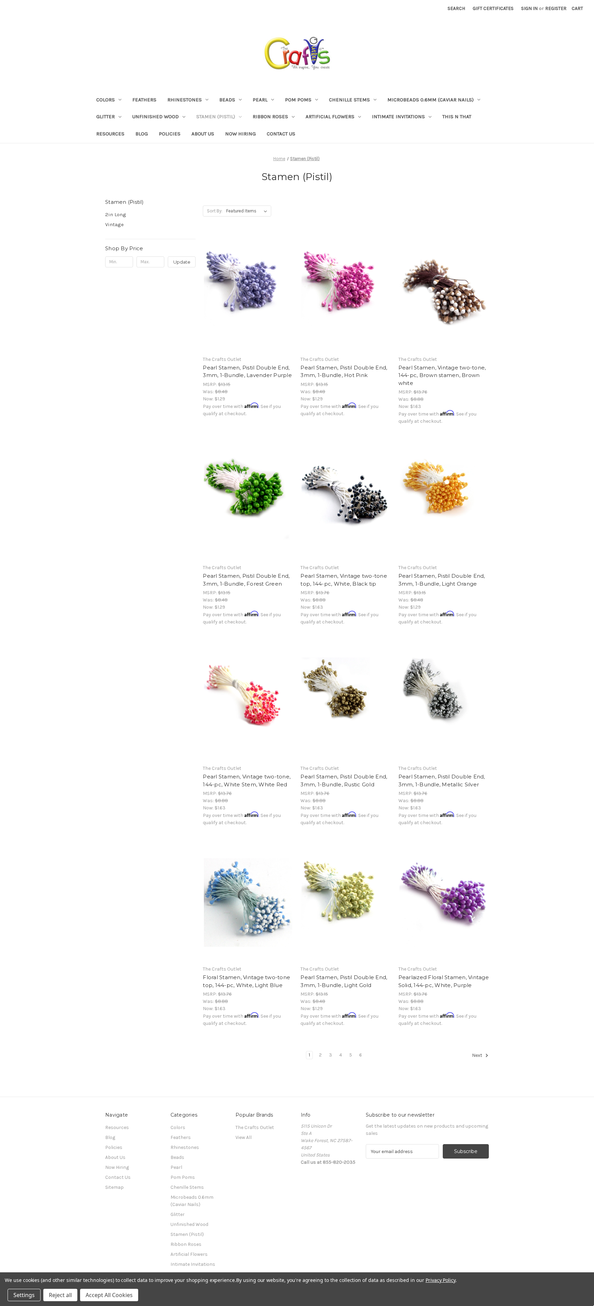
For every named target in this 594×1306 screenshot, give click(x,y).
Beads (227, 100)
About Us (202, 134)
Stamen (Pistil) (215, 116)
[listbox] (248, 211)
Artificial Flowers (330, 116)
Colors (105, 100)
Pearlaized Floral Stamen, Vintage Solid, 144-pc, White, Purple (443, 981)
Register (555, 8)
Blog (141, 134)
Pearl (260, 100)
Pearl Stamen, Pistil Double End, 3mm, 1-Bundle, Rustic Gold (343, 780)
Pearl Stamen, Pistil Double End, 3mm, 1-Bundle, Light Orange (441, 580)
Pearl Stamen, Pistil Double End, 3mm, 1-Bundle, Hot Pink (343, 371)
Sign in (529, 8)
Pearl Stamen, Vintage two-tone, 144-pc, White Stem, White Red (246, 780)
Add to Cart (248, 305)
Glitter (105, 116)
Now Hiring (240, 134)
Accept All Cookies (109, 1295)
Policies (169, 134)
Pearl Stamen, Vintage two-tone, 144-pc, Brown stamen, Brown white (442, 375)
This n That (456, 116)
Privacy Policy (440, 1280)
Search (456, 8)
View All (243, 1137)
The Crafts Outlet (254, 1127)
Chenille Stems (349, 100)
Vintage (114, 224)
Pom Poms (298, 100)
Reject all (60, 1295)
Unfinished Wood (155, 116)
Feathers (144, 100)
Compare (245, 293)
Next (477, 1056)
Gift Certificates (493, 8)
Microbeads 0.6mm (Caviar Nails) (430, 100)
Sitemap (114, 1187)
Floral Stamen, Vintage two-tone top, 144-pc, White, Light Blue (246, 981)
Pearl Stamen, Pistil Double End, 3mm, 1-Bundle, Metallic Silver (441, 780)
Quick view (246, 280)
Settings (24, 1295)
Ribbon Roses (270, 116)
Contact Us (281, 134)
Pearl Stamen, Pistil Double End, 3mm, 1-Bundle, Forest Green (246, 580)
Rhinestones (184, 100)
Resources (110, 134)
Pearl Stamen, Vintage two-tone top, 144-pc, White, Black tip (343, 580)
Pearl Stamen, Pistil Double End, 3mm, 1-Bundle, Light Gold (343, 981)
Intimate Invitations (398, 116)
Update (181, 262)
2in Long (115, 214)
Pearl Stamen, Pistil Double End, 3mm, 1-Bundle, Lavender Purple (247, 371)
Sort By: (214, 210)
